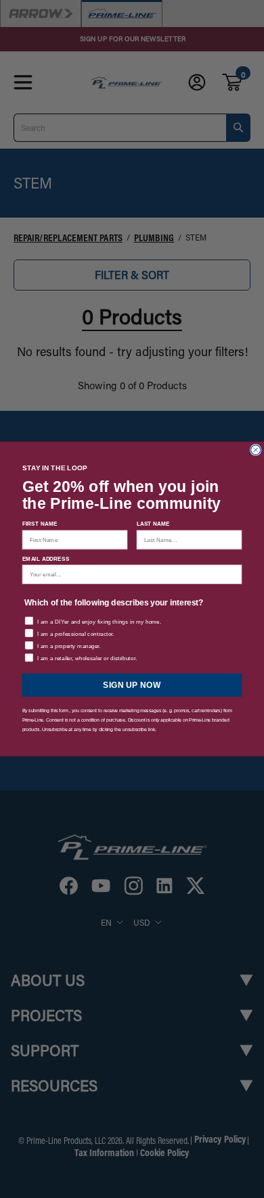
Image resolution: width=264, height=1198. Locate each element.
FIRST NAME (40, 523)
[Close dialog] (256, 450)
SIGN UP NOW (131, 685)
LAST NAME (153, 523)
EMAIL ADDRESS (46, 558)
